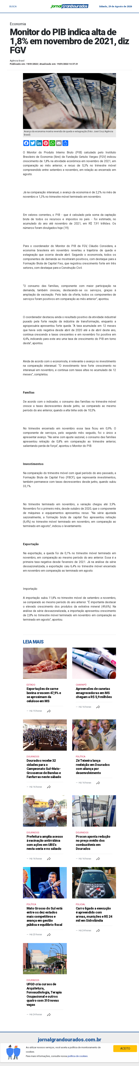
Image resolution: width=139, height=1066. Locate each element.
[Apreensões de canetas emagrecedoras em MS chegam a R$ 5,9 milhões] (94, 663)
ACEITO (125, 1048)
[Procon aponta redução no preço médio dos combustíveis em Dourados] (94, 810)
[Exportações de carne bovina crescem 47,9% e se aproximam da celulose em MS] (45, 663)
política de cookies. (78, 1056)
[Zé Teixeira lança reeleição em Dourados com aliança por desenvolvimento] (94, 735)
